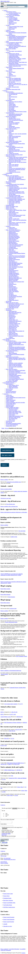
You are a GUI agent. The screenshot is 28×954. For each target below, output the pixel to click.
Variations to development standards (16, 354)
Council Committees (13, 19)
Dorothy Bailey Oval (13, 319)
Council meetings (9, 16)
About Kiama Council (10, 11)
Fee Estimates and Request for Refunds (17, 349)
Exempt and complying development (16, 348)
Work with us (9, 70)
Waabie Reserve (12, 297)
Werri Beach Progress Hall (14, 195)
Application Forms (10, 405)
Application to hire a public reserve (16, 196)
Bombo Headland (12, 239)
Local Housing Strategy (14, 376)
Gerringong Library (13, 228)
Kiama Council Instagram (8, 919)
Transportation (9, 173)
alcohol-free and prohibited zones (14, 482)
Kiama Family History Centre (15, 412)
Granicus (23, 952)
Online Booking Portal (13, 212)
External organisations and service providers (15, 402)
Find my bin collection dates (15, 160)
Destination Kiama (7, 898)
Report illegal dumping (5, 594)
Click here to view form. (6, 498)
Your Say (8, 88)
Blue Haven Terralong (11, 181)
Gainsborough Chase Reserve (15, 321)
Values (10, 73)
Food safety (11, 131)
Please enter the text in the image (9, 836)
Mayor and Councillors (11, 48)
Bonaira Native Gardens (14, 241)
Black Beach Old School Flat (15, 312)
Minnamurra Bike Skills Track (15, 278)
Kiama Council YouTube (8, 921)
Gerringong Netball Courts (14, 323)
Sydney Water (20, 787)
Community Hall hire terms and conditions (18, 188)
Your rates (8, 77)
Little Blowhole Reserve (14, 274)
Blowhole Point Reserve (14, 236)
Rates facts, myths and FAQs (15, 83)
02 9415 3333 (16, 764)
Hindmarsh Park (12, 258)
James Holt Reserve (13, 262)
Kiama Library (12, 227)
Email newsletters (10, 406)
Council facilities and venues (12, 407)
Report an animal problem (6, 489)
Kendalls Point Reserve (14, 273)
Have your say (9, 422)
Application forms (10, 112)
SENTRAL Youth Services (14, 119)
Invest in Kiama (9, 389)
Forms (7, 41)
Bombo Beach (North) (13, 238)
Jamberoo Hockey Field (14, 326)
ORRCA (10, 764)
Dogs (10, 95)
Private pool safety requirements (15, 366)
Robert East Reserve (13, 287)
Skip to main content (5, 1)
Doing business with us (14, 385)
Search (2, 6)
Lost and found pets (13, 94)
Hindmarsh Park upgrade (14, 57)
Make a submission (13, 353)
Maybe (7, 814)
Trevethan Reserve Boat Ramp (15, 296)
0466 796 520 (12, 730)
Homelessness (12, 126)
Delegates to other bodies (14, 20)
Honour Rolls (12, 29)
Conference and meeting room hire (13, 197)
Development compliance (11, 381)
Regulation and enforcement (12, 142)
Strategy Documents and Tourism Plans (17, 151)
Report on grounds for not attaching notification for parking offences (12, 574)
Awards (7, 25)
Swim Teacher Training (14, 225)
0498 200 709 (19, 716)
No (6, 816)
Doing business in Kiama (8, 382)
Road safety (11, 138)
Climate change (12, 104)
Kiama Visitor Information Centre (16, 416)
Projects (7, 52)
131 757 (21, 703)
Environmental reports (13, 106)
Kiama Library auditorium (14, 201)
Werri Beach (11, 299)
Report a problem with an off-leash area (9, 506)
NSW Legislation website (21, 656)
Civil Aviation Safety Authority (10, 703)
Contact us (8, 30)
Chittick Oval (11, 318)
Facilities (5, 174)
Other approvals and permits (12, 356)
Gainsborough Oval (13, 322)
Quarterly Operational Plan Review (16, 38)
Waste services (12, 419)
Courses (10, 217)
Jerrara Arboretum (12, 268)
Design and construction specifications (17, 370)
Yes (6, 813)
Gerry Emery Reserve (13, 324)
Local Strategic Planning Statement (16, 379)
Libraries (8, 226)
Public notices (9, 67)
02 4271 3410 (13, 714)
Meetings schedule (13, 22)
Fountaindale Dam (10, 205)
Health (10, 125)
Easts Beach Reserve (13, 248)
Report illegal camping (5, 588)
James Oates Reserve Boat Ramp (16, 266)
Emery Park (11, 249)
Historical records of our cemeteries (16, 184)
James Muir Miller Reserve (14, 264)
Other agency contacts (7, 455)
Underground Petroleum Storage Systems (17, 111)
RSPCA (2, 712)
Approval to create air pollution (15, 101)
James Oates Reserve (13, 265)
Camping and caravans (13, 153)
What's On (11, 152)
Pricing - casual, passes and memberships (17, 220)
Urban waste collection (14, 164)
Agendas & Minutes (13, 17)
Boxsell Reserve (12, 316)
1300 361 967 (4, 764)
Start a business (9, 384)
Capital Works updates (13, 56)
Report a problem (9, 396)
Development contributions (14, 371)
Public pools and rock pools (12, 302)
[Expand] (18, 14)
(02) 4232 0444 (22, 530)
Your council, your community (15, 51)
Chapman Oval (12, 317)
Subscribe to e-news (7, 926)
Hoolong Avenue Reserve (14, 259)
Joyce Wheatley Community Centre (16, 191)
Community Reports (10, 35)
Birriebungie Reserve (13, 233)
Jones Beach (11, 269)
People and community (11, 116)
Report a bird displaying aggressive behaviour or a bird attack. (14, 512)
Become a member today (14, 218)
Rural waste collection (13, 165)
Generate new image (6, 833)
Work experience (12, 75)
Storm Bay (11, 292)
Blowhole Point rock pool (14, 305)
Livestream (11, 21)
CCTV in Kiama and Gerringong (16, 120)
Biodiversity (11, 102)
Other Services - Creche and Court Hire (17, 222)
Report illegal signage (5, 602)
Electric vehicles (12, 105)
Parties (10, 221)
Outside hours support (10, 400)
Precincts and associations (14, 127)
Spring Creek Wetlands (14, 291)
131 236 (3, 779)
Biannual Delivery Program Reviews (17, 37)
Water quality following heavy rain (16, 176)
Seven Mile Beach (13, 289)
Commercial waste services (14, 172)
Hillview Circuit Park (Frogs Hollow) (17, 257)
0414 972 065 (19, 729)
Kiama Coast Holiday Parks (12, 206)
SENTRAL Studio (10, 308)
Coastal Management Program (15, 54)
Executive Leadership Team (15, 12)
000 (12, 775)
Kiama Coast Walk (10, 207)
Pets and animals (9, 91)
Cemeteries (8, 183)
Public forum (11, 24)
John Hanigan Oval (13, 327)
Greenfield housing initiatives (15, 375)
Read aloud (4, 834)
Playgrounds (8, 301)
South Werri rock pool (13, 307)
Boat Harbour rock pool (14, 306)
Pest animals (11, 109)
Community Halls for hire (11, 185)
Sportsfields (8, 310)
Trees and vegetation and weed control (14, 154)
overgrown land (13, 608)
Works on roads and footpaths (15, 365)
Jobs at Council (12, 72)
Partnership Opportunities (14, 149)
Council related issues (7, 450)
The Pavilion (11, 204)
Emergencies (11, 139)
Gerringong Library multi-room (15, 200)
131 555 (12, 738)
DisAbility (11, 121)
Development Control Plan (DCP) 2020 (17, 372)
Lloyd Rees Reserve (13, 275)
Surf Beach (11, 294)
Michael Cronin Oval (13, 334)
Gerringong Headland (13, 252)
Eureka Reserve (12, 250)
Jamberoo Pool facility (13, 223)
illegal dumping (11, 596)
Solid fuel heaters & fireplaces (15, 364)
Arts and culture (12, 117)
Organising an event (10, 421)
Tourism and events (10, 146)
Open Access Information (14, 15)
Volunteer (11, 74)
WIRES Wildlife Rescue (9, 770)
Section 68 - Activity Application (16, 363)
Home (3, 428)
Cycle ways (11, 130)
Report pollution (12, 110)
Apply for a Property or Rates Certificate (17, 342)
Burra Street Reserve (13, 243)
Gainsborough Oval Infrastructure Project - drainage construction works (18, 65)
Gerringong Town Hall (14, 186)
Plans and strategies (10, 31)
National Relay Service (11, 425)
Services (5, 90)
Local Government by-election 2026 (14, 42)
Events (10, 167)
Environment (9, 100)
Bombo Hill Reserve (13, 313)
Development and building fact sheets (17, 347)
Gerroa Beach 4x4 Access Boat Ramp (17, 255)
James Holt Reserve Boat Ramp (15, 263)
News (7, 49)
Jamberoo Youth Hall (13, 190)
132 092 (3, 791)
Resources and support (11, 392)
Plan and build (6, 339)
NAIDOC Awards (13, 27)
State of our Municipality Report (16, 40)
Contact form (9, 395)
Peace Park (11, 282)
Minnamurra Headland (13, 279)
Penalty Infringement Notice (11, 622)
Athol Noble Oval (12, 311)
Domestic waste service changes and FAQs (18, 157)
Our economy (9, 390)
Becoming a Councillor (14, 43)
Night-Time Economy (13, 387)
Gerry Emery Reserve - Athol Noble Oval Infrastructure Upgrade (18, 63)
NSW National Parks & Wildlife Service (15, 763)
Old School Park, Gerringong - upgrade (17, 58)
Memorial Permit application (15, 115)
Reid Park (11, 285)
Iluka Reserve (12, 260)
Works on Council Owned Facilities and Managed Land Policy (17, 47)
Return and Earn (12, 170)
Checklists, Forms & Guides (15, 343)
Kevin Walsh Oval (13, 329)
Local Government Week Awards (16, 26)
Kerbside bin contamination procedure (17, 169)
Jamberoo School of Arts (14, 189)
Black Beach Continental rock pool (16, 303)
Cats (10, 98)
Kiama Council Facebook (8, 917)
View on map (3, 855)
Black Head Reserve (13, 234)
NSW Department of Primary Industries (12, 722)
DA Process (11, 352)
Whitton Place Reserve (13, 300)
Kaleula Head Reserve (13, 270)
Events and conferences (11, 391)
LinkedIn (5, 924)
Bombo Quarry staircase (14, 53)
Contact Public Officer (11, 403)
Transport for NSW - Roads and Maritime (17, 778)
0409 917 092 (14, 536)
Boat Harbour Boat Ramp (14, 237)
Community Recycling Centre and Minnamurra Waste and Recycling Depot (17, 159)
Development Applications (11, 350)
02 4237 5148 (4, 745)
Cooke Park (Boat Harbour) (15, 245)
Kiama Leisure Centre (10, 209)
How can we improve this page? (7, 819)
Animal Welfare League (6, 716)
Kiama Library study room (14, 202)
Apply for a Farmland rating (15, 78)
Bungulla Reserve (12, 242)
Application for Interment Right (15, 114)
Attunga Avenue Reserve (14, 231)
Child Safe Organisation (6, 950)
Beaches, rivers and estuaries (12, 175)
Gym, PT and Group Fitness (15, 216)
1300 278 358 (14, 712)
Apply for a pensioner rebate (15, 79)
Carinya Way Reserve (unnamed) (16, 244)
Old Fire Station (12, 194)
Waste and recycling (10, 156)
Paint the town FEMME (14, 61)
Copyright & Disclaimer (14, 949)
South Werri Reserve (13, 290)
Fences (10, 361)
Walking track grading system (15, 141)
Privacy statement (4, 949)
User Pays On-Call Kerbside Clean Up (17, 168)
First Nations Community (14, 122)
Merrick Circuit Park (13, 280)
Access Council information (12, 14)
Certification (8, 355)
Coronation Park (12, 247)
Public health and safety (11, 128)
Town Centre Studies (13, 380)
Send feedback (4, 861)
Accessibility (22, 949)
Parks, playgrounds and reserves (13, 229)
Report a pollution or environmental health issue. (11, 670)
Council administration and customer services (15, 397)
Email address (4, 824)
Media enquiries (9, 398)
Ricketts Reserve (12, 286)
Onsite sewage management (15, 136)
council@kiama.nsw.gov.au (9, 859)
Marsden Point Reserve (14, 276)
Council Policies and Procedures (13, 45)
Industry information (13, 386)
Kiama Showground (13, 333)
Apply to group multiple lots (15, 80)
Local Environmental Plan (14, 377)
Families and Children (13, 123)
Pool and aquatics (12, 213)
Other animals (12, 99)
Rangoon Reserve (12, 284)
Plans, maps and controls (11, 369)
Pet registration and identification (16, 93)
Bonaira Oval (11, 315)
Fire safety (11, 368)
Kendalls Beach (12, 271)
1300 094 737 (19, 770)
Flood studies (11, 107)
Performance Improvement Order (13, 89)
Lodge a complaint (10, 401)
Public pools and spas (13, 137)
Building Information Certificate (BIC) (17, 358)
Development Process (10, 340)
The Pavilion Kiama (10, 338)
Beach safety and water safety (15, 178)
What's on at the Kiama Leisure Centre (17, 215)
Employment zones (13, 374)
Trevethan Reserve (13, 295)
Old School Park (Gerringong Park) (16, 281)
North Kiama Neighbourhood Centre (17, 192)
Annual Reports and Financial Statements (17, 36)
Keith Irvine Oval (12, 328)
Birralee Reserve (12, 232)
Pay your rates (12, 82)
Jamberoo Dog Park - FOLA (15, 59)
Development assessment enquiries (13, 423)
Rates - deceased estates (14, 86)
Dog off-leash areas (13, 96)
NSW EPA (6, 738)
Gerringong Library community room (17, 199)
